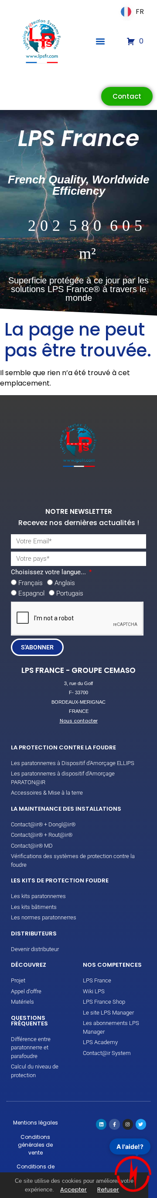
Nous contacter (79, 720)
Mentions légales (35, 1122)
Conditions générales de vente (35, 1144)
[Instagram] (128, 1124)
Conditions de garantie (36, 1170)
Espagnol (31, 593)
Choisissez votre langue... (49, 572)
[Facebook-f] (114, 1124)
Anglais (65, 583)
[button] (100, 41)
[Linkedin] (101, 1124)
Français (30, 583)
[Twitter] (141, 1124)
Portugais (69, 593)
